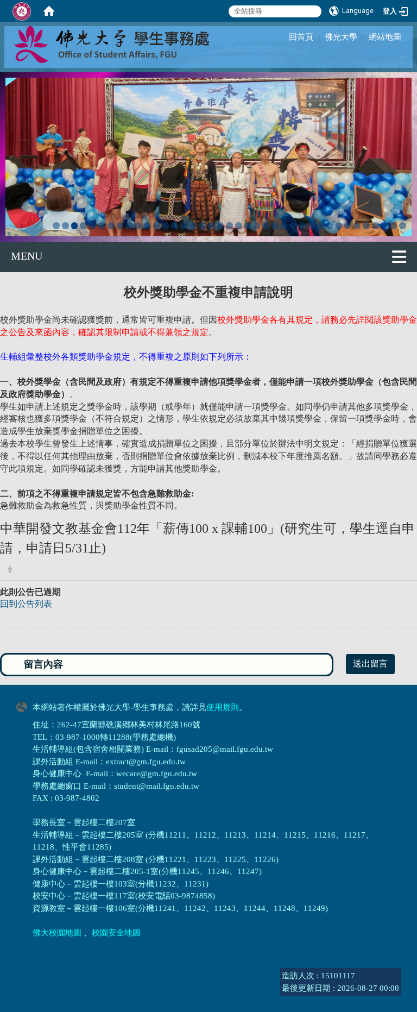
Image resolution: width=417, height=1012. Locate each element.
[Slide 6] (101, 225)
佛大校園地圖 (57, 932)
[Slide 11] (147, 225)
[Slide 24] (265, 225)
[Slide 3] (74, 225)
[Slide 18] (210, 225)
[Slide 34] (357, 225)
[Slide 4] (83, 225)
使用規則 (222, 707)
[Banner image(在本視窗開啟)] (208, 155)
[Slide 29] (311, 225)
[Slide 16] (193, 225)
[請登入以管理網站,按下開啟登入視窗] (21, 11)
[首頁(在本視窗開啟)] (48, 11)
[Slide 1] (56, 225)
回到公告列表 (26, 603)
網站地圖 (385, 37)
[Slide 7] (111, 225)
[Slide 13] (165, 225)
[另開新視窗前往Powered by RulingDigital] (24, 705)
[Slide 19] (220, 225)
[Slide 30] (320, 225)
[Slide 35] (366, 225)
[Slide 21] (238, 225)
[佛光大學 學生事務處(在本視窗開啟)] (135, 43)
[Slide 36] (375, 225)
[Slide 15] (183, 225)
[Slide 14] (174, 225)
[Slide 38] (393, 225)
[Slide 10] (138, 225)
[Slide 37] (384, 225)
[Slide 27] (293, 225)
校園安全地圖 (116, 932)
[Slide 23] (256, 225)
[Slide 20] (229, 225)
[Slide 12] (156, 225)
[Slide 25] (275, 225)
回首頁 (301, 37)
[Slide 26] (284, 225)
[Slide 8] (120, 225)
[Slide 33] (347, 225)
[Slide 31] (329, 225)
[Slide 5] (92, 225)
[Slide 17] (202, 225)
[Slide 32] (339, 225)
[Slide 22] (247, 225)
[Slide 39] (402, 225)
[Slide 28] (302, 225)
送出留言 (370, 663)
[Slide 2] (65, 225)
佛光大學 (341, 37)
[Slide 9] (128, 225)
